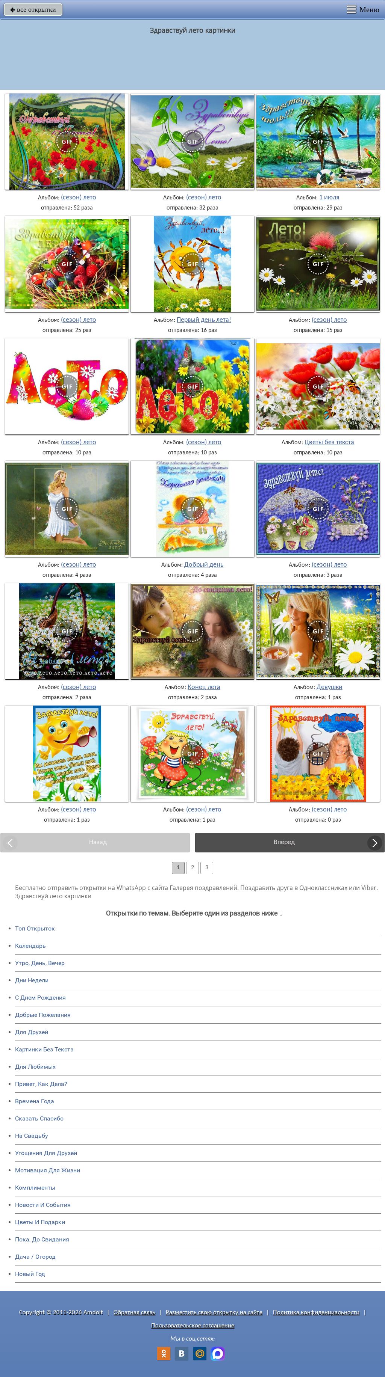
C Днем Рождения (40, 997)
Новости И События (43, 1204)
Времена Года (34, 1101)
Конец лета (204, 687)
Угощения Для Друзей (46, 1153)
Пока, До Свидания (42, 1239)
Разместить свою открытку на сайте (214, 1312)
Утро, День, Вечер (40, 963)
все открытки (33, 9)
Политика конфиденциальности (316, 1312)
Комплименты (35, 1187)
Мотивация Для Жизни (47, 1170)
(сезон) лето (78, 198)
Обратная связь (134, 1312)
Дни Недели (32, 980)
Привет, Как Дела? (41, 1083)
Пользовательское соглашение (192, 1326)
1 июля (329, 198)
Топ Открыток (35, 928)
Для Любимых (35, 1066)
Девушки (330, 687)
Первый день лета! (204, 320)
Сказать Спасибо (39, 1118)
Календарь (30, 945)
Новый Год (30, 1273)
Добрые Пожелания (43, 1014)
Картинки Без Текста (44, 1049)
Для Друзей (31, 1032)
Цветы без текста (329, 442)
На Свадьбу (31, 1135)
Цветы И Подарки (40, 1222)
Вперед (284, 842)
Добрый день (203, 565)
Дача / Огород (35, 1256)
